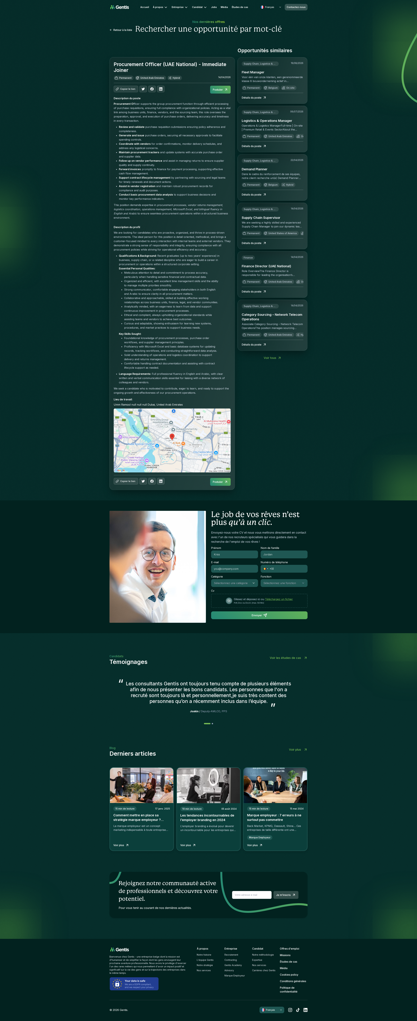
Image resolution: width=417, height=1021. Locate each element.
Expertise (257, 960)
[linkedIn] (161, 89)
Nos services (204, 970)
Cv (212, 590)
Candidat (197, 7)
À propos (158, 7)
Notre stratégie (205, 965)
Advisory (229, 970)
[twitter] (143, 89)
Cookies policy (289, 974)
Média (224, 7)
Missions (285, 955)
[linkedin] (305, 1010)
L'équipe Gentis (205, 960)
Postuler (218, 89)
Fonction (266, 576)
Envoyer (257, 615)
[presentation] (259, 601)
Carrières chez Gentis (263, 970)
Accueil (144, 7)
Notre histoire (204, 954)
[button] (264, 569)
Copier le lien (127, 89)
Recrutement (231, 954)
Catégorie (217, 576)
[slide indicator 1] (212, 723)
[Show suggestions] (254, 583)
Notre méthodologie (263, 954)
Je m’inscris (283, 895)
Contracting (230, 960)
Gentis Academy (233, 965)
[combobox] (231, 583)
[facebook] (152, 89)
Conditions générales (293, 981)
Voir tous (270, 358)
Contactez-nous (296, 7)
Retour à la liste (122, 30)
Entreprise (178, 7)
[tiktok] (298, 1010)
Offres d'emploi (289, 948)
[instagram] (290, 1010)
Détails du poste (251, 97)
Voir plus (295, 749)
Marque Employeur (234, 975)
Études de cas (240, 7)
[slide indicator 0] (207, 723)
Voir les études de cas (285, 658)
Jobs (214, 7)
